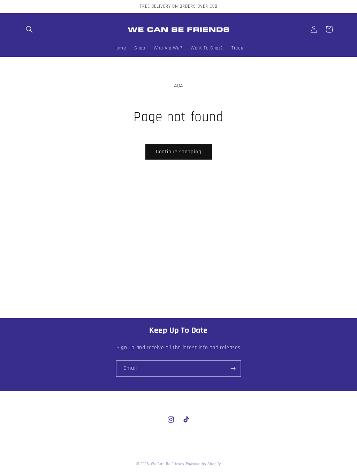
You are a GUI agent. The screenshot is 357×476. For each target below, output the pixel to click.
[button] (29, 29)
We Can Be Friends (167, 464)
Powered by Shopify (203, 464)
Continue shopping (179, 151)
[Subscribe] (233, 368)
